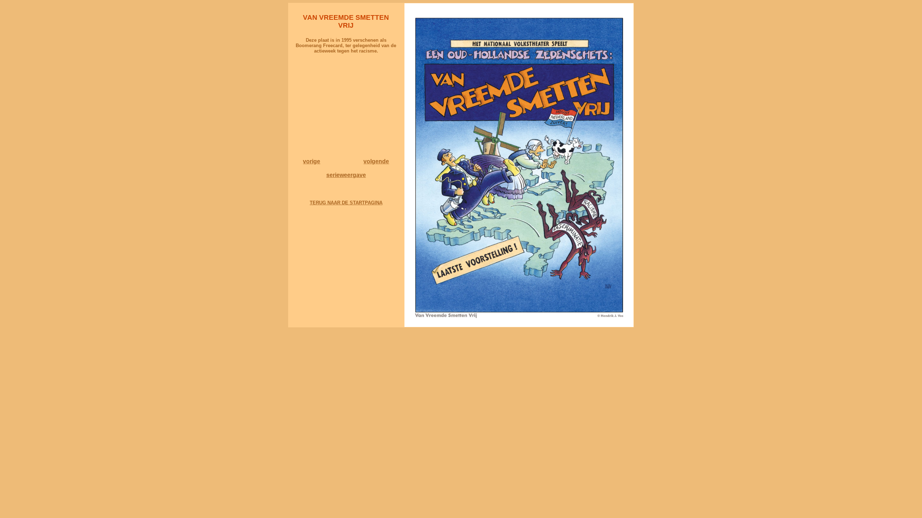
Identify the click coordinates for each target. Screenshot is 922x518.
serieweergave (346, 175)
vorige (311, 161)
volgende (376, 161)
